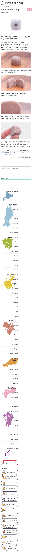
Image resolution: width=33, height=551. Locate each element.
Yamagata (14, 223)
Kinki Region (13, 321)
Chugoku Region (15, 359)
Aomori (15, 209)
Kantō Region (12, 237)
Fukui (16, 297)
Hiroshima (14, 365)
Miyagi (15, 228)
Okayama (14, 378)
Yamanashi (14, 307)
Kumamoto (14, 434)
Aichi (16, 316)
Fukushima (14, 232)
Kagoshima (14, 439)
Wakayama (14, 353)
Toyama (15, 288)
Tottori (15, 383)
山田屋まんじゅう (5, 12)
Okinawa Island (12, 448)
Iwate (16, 214)
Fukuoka (15, 416)
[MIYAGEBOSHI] (12, 2)
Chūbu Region (12, 274)
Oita (16, 425)
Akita (16, 218)
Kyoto (16, 330)
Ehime (7, 6)
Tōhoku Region (12, 204)
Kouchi (15, 392)
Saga (16, 420)
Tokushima (14, 397)
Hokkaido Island (12, 191)
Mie (16, 339)
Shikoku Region (12, 388)
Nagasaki (14, 444)
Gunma (15, 270)
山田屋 (24, 152)
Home (2, 6)
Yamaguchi (14, 369)
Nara (16, 335)
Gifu (16, 311)
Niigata (15, 279)
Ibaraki (15, 260)
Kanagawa (14, 246)
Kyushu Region (12, 411)
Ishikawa (15, 302)
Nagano (15, 283)
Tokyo (16, 242)
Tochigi (15, 265)
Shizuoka (15, 293)
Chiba (16, 256)
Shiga (16, 349)
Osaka (15, 325)
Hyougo (15, 344)
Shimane (15, 374)
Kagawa (15, 406)
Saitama (15, 251)
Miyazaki (15, 430)
